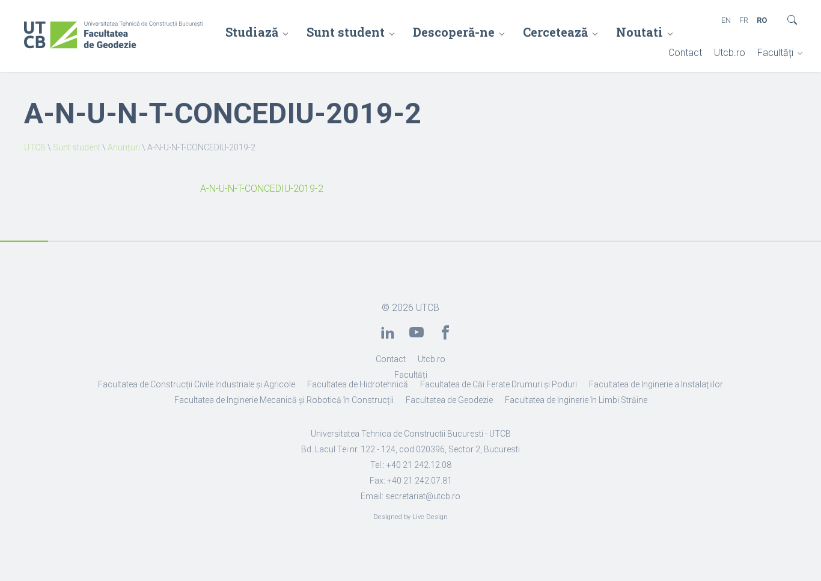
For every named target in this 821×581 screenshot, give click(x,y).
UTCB (35, 147)
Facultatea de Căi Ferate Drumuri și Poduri (498, 384)
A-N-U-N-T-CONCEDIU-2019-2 (261, 188)
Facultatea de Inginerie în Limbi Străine (576, 400)
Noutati (639, 32)
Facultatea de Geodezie (449, 400)
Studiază (251, 32)
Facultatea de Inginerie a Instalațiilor (656, 384)
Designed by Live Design (410, 517)
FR (743, 20)
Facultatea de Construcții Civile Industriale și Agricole (196, 384)
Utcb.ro (729, 52)
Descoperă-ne (454, 32)
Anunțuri (124, 147)
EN (726, 20)
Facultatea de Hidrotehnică (357, 384)
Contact (685, 52)
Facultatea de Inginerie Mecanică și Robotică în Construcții (284, 400)
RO (762, 20)
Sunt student (346, 32)
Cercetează (555, 32)
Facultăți (775, 52)
